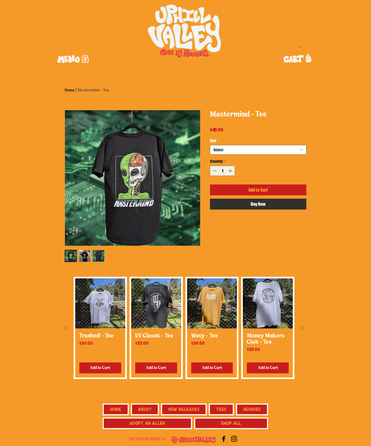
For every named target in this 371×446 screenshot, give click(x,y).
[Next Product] (302, 328)
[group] (184, 327)
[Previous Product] (65, 328)
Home (70, 90)
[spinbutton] (222, 171)
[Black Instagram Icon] (234, 439)
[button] (72, 59)
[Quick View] (100, 303)
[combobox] (258, 150)
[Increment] (230, 171)
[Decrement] (214, 171)
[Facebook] (224, 439)
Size (214, 140)
